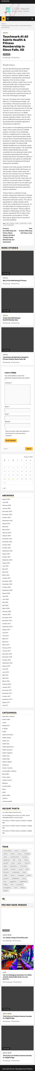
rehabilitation (15, 878)
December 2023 (7, 539)
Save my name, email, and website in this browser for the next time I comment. (17, 433)
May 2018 (5, 675)
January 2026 (6, 508)
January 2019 (6, 651)
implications (13, 866)
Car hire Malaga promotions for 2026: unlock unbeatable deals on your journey (17, 977)
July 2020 (5, 596)
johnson (13, 869)
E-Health (5, 728)
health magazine (7, 753)
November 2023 (7, 542)
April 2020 (5, 605)
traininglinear (7, 887)
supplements (23, 881)
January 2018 (6, 687)
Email (7, 414)
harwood (27, 863)
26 (13, 479)
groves (20, 863)
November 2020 (7, 584)
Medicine (5, 783)
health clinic (6, 744)
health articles (6, 738)
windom (5, 890)
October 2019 (6, 623)
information (23, 866)
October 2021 (6, 557)
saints (29, 223)
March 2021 (6, 575)
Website (7, 421)
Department (6, 725)
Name (7, 407)
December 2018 (7, 654)
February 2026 (6, 505)
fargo (19, 860)
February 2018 (6, 684)
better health (6, 719)
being (19, 854)
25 (9, 479)
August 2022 (6, 554)
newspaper (21, 875)
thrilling (5, 884)
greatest (5, 863)
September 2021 (7, 560)
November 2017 (7, 693)
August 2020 (6, 593)
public (4, 792)
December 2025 (7, 511)
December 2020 (7, 581)
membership (23, 223)
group (13, 863)
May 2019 (5, 639)
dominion (25, 857)
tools (12, 884)
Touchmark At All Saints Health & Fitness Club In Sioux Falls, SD (15, 358)
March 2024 (6, 529)
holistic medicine (7, 768)
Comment (8, 383)
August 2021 (6, 563)
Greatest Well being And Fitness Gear (25, 231)
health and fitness (7, 735)
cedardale (27, 854)
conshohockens (14, 857)
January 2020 (6, 614)
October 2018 (6, 660)
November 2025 (7, 514)
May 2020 (5, 602)
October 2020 (6, 587)
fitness (12, 223)
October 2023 (6, 545)
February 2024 (6, 533)
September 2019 (7, 626)
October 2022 (6, 548)
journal (21, 869)
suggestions (13, 881)
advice (17, 850)
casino (4, 722)
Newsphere (19, 1069)
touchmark (10, 225)
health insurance (7, 750)
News (4, 789)
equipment (6, 860)
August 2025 (6, 523)
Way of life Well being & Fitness (15, 280)
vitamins (5, 32)
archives (23, 850)
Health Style (6, 759)
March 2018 (6, 681)
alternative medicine (8, 716)
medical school (7, 780)
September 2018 (7, 663)
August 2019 (6, 630)
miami (24, 872)
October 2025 (6, 517)
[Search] (32, 19)
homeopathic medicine (9, 771)
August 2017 (6, 702)
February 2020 (6, 611)
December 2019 (7, 617)
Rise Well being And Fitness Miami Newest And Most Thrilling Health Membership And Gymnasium (9, 235)
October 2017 (6, 696)
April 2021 (5, 572)
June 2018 (5, 672)
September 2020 (7, 590)
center (5, 857)
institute (5, 869)
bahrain (13, 854)
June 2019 (5, 636)
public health (6, 795)
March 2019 (6, 645)
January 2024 (6, 536)
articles (5, 854)
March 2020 (6, 608)
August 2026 (6, 499)
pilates (29, 875)
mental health (6, 786)
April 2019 (5, 642)
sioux (4, 225)
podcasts (6, 878)
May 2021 (5, 569)
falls (7, 223)
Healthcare (5, 765)
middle (5, 875)
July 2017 (5, 705)
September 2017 (7, 699)
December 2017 (7, 690)
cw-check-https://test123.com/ (12, 812)
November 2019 (7, 620)
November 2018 (7, 657)
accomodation (7, 850)
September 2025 (7, 520)
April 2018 (5, 678)
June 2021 (5, 566)
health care (5, 741)
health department (8, 747)
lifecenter (6, 872)
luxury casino (6, 777)
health (16, 223)
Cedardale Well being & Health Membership (11, 319)
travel (15, 887)
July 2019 (5, 633)
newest (12, 875)
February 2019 (6, 648)
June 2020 (5, 599)
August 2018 (6, 666)
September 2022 (7, 551)
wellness (22, 887)
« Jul (3, 488)
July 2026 (5, 502)
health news (6, 756)
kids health (5, 774)
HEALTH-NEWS (7, 762)
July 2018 (5, 669)
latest (27, 869)
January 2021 (6, 578)
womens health (7, 801)
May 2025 (5, 526)
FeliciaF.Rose (16, 57)
